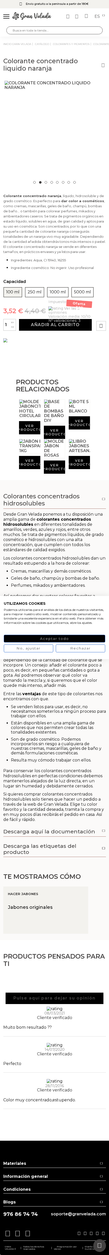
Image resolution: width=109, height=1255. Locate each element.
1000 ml (58, 292)
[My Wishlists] (68, 16)
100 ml (13, 292)
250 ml (35, 292)
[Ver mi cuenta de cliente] (77, 16)
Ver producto (29, 428)
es (98, 16)
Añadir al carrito (55, 324)
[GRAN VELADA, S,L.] (31, 16)
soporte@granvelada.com (78, 1214)
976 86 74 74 (20, 1214)
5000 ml (82, 292)
